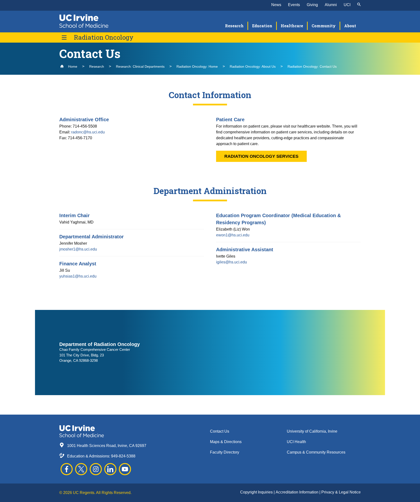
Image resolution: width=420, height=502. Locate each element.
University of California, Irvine (312, 431)
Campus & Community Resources (316, 452)
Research (96, 66)
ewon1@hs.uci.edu (232, 235)
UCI (347, 5)
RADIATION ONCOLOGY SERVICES (261, 156)
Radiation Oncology (103, 37)
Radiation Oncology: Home (197, 66)
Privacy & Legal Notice (341, 492)
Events (294, 5)
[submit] (359, 5)
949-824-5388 (123, 456)
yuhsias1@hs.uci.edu (77, 276)
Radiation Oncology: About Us (253, 66)
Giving (312, 5)
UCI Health (296, 442)
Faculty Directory (224, 452)
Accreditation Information (297, 492)
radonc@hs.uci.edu (88, 132)
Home (72, 66)
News (276, 5)
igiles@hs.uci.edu (231, 262)
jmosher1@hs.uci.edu (78, 249)
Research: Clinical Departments (140, 66)
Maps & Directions (226, 442)
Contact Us (219, 431)
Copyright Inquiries (257, 492)
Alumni (331, 5)
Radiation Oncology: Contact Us (312, 66)
